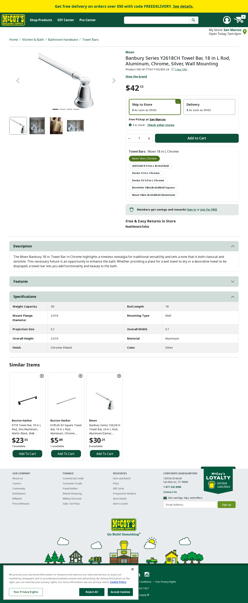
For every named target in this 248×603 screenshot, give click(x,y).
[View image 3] (56, 126)
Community (18, 488)
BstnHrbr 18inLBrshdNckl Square (153, 187)
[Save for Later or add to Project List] (42, 376)
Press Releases (20, 503)
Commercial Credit (73, 478)
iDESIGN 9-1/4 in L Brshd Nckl (150, 166)
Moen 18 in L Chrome (144, 158)
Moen (130, 52)
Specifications (24, 296)
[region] (71, 582)
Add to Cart (197, 138)
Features (20, 281)
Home (13, 39)
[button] (155, 107)
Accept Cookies (120, 591)
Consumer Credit (72, 483)
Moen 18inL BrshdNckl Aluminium (153, 195)
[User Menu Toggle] (227, 20)
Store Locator (120, 503)
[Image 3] (69, 109)
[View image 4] (75, 126)
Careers (16, 483)
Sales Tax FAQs (71, 503)
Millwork (17, 498)
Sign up (226, 504)
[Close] (132, 569)
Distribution (19, 493)
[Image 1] (55, 109)
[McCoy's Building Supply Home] (13, 20)
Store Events (120, 498)
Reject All (92, 591)
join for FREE (208, 209)
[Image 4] (76, 109)
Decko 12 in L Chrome (145, 173)
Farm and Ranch (122, 478)
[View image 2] (37, 126)
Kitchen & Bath (33, 39)
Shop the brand (136, 76)
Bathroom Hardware (63, 39)
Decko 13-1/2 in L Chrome (148, 180)
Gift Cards (118, 488)
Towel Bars (90, 39)
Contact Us (170, 492)
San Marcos (232, 30)
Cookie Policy (118, 582)
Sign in (191, 209)
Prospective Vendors (124, 493)
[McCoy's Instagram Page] (147, 574)
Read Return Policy (137, 226)
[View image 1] (18, 126)
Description (22, 246)
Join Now (222, 483)
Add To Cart (27, 454)
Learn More (223, 486)
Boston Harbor (22, 420)
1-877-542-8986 (172, 487)
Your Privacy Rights (26, 591)
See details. (183, 6)
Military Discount (72, 498)
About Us (17, 478)
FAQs (116, 483)
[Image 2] (62, 109)
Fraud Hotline (70, 488)
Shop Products (41, 20)
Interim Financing (72, 493)
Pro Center (87, 20)
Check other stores (160, 125)
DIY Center (66, 20)
